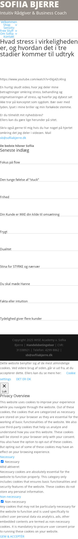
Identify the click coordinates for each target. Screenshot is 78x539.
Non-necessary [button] (10, 497)
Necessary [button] (7, 457)
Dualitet (5, 249)
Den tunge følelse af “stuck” (19, 179)
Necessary (12, 462)
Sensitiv (9, 28)
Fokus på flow (10, 162)
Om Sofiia (7, 34)
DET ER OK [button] (23, 379)
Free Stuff (7, 31)
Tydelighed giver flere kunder (21, 318)
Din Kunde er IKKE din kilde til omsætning (29, 214)
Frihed (4, 197)
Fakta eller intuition (14, 301)
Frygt (3, 232)
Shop (6, 25)
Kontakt (9, 36)
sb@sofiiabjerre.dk (13, 138)
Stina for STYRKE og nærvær (20, 266)
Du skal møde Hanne (15, 284)
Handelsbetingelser (40, 345)
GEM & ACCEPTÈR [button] (12, 536)
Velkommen (9, 22)
